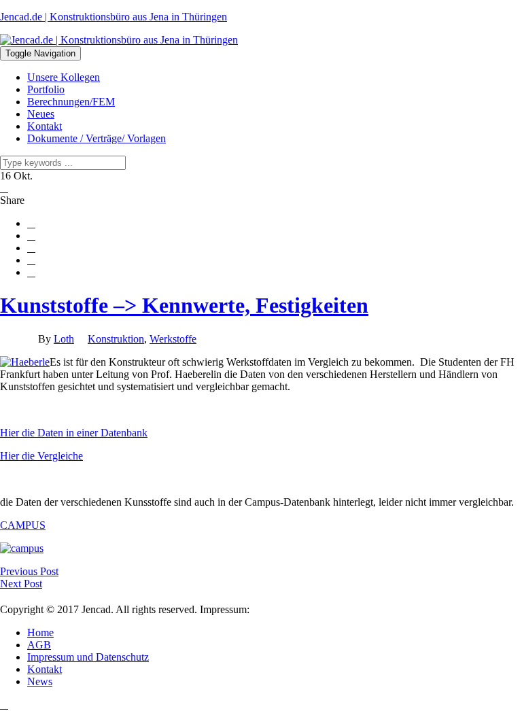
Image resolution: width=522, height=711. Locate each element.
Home (40, 632)
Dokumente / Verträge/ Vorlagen (96, 138)
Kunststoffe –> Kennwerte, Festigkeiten (184, 305)
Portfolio (46, 89)
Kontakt (44, 126)
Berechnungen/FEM (71, 101)
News (39, 681)
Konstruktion (116, 339)
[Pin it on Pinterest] (31, 260)
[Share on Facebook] (31, 223)
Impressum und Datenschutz (88, 657)
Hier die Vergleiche (41, 456)
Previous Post (29, 571)
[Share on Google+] (31, 248)
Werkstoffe (173, 339)
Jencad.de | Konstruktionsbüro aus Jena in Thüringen (113, 16)
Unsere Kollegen (63, 77)
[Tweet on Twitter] (31, 235)
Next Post (21, 583)
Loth (64, 339)
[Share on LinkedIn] (31, 272)
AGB (39, 645)
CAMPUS (23, 525)
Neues (40, 114)
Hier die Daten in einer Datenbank (73, 432)
